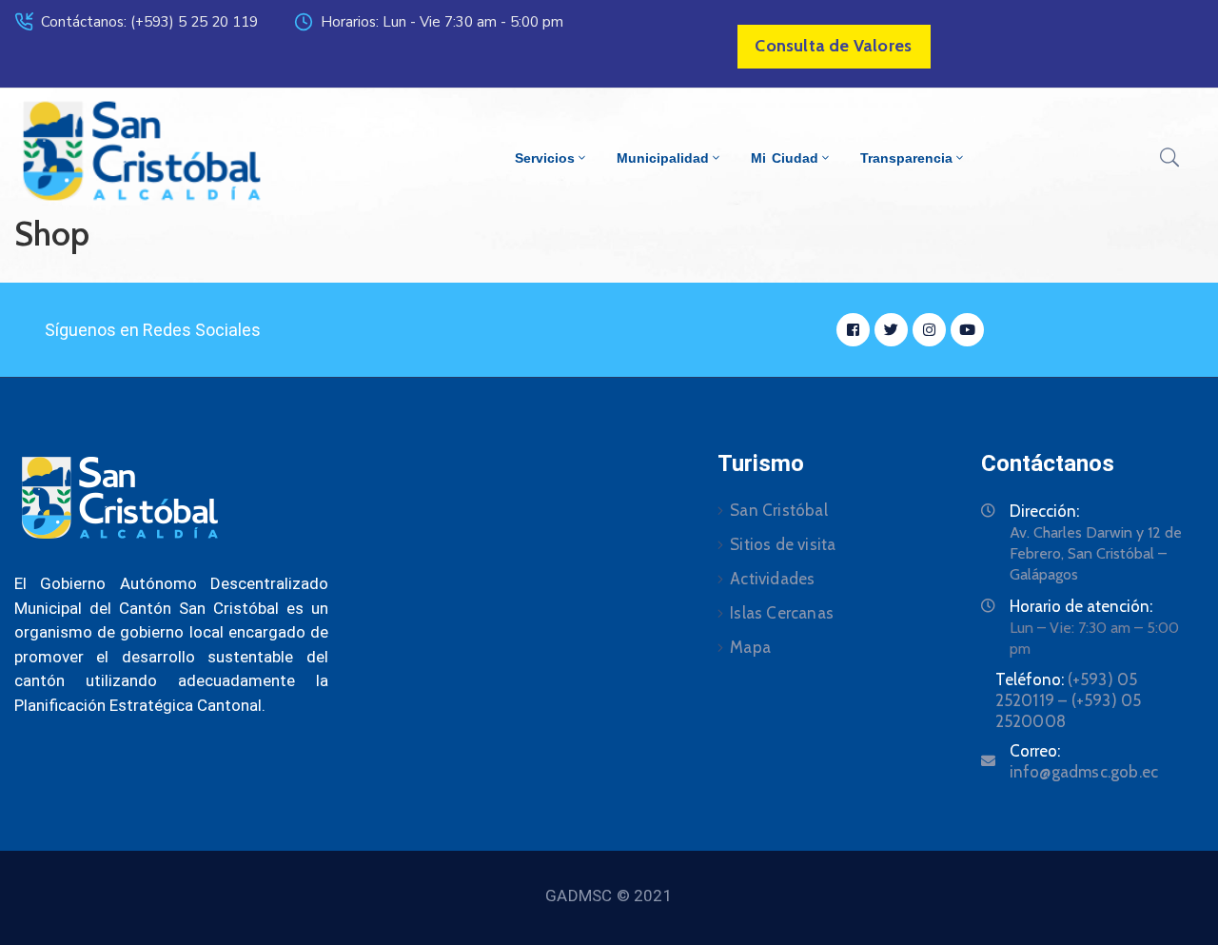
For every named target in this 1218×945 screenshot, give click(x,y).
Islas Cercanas (782, 612)
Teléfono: (1068, 700)
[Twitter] (891, 329)
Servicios (545, 158)
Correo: (1084, 761)
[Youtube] (967, 329)
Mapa (750, 647)
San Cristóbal (779, 510)
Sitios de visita (782, 544)
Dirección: (1044, 511)
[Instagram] (929, 329)
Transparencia (906, 158)
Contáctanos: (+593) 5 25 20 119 (149, 21)
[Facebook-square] (853, 329)
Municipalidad (663, 158)
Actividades (772, 578)
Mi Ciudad (784, 158)
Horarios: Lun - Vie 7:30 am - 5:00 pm (442, 21)
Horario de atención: (1081, 606)
